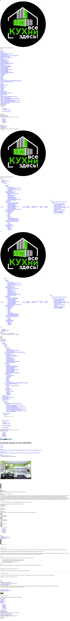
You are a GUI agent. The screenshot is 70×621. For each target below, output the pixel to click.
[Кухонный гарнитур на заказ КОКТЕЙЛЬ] (15, 478)
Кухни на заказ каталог (7, 455)
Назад (7, 344)
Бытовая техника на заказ (11, 354)
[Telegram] (11, 439)
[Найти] (1, 50)
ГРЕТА (1, 455)
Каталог (6, 345)
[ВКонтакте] (1, 439)
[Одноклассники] (2, 439)
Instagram (4, 119)
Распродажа (9, 365)
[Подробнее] (0, 587)
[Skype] (9, 439)
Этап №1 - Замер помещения (5, 584)
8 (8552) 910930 (3, 103)
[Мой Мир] (4, 439)
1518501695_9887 (3, 537)
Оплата (3, 531)
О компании (2, 599)
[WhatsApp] (8, 439)
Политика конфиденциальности (7, 614)
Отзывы (3, 529)
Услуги (6, 402)
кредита (10, 562)
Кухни (8, 348)
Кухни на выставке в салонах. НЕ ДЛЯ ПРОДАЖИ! (30, 452)
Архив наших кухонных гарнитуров (6, 452)
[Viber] (6, 439)
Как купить (4, 530)
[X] (5, 439)
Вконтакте (4, 118)
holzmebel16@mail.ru (4, 430)
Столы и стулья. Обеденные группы (13, 385)
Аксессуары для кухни (17, 452)
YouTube (3, 120)
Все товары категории (4, 589)
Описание (4, 528)
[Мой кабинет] (0, 328)
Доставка (4, 532)
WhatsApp (4, 121)
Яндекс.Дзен (4, 122)
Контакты (2, 602)
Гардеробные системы (10, 375)
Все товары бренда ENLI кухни (5, 590)
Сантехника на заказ (10, 391)
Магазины (2, 601)
